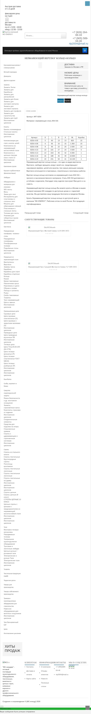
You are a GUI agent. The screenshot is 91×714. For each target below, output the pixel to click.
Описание (31, 111)
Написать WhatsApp (67, 101)
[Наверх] (87, 708)
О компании (45, 667)
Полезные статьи (45, 684)
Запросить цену (60, 101)
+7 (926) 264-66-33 (80, 33)
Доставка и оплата (30, 672)
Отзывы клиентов (44, 672)
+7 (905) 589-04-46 (80, 39)
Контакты (30, 667)
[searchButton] (63, 35)
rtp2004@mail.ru (78, 43)
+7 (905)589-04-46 (61, 668)
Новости (44, 679)
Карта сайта (31, 679)
